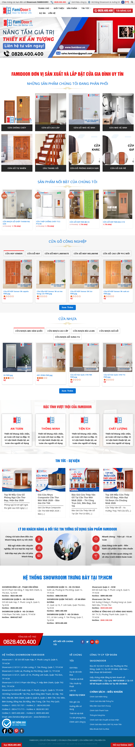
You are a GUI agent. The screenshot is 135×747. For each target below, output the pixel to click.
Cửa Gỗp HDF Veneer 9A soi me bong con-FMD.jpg (49, 292)
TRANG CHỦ (43, 8)
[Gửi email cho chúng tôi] (127, 2)
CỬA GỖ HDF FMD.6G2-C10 (114, 222)
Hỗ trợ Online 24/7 (122, 744)
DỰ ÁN (42, 13)
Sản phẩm (72, 8)
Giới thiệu (59, 8)
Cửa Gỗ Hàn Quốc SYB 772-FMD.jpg (115, 376)
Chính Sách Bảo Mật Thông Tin (102, 701)
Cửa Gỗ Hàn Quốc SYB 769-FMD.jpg (81, 376)
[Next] (129, 37)
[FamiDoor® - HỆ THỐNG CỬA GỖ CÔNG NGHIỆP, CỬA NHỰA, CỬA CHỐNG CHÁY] (19, 11)
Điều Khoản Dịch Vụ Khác (99, 729)
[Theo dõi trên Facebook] (123, 2)
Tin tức (85, 8)
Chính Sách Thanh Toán (99, 710)
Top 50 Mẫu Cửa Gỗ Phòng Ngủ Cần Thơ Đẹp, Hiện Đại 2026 (14, 498)
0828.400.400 (60, 2)
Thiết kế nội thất (76, 679)
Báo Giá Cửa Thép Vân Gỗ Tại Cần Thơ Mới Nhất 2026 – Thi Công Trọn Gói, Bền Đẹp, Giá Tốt (84, 500)
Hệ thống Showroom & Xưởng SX (105, 2)
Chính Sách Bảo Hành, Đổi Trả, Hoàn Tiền (106, 724)
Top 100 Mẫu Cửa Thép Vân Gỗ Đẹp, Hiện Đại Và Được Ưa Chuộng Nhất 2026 (117, 499)
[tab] (14, 253)
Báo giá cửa (74, 702)
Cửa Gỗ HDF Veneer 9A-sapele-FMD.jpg (16, 292)
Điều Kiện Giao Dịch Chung (100, 706)
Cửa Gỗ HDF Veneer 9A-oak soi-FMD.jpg (117, 292)
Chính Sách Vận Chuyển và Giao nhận (104, 720)
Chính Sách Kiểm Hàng (98, 696)
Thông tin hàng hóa (97, 715)
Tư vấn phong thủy (77, 717)
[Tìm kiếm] (132, 2)
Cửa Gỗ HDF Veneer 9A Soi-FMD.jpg (81, 292)
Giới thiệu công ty (79, 2)
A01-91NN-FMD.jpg (44, 375)
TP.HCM (10, 686)
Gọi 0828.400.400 (12, 744)
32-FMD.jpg (8, 375)
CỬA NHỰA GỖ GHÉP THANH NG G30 (16, 222)
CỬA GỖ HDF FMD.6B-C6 (79, 222)
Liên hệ (51, 13)
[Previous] (6, 37)
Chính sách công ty (77, 722)
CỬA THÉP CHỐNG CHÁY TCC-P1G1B (48, 222)
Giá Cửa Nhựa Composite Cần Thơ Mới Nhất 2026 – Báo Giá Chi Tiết (48, 499)
